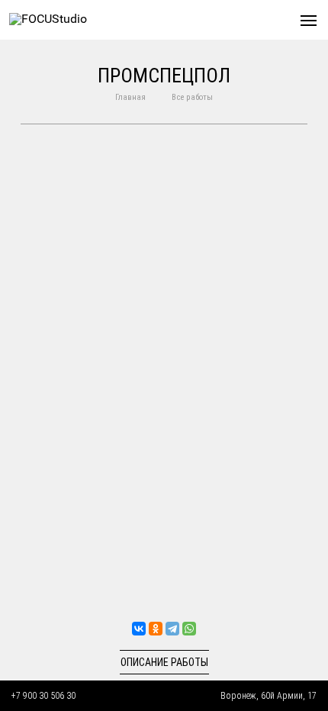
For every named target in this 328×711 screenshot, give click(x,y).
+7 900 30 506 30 (43, 695)
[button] (309, 20)
